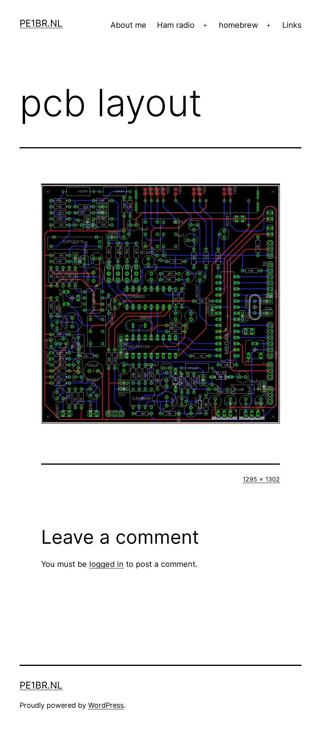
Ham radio (176, 25)
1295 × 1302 (261, 479)
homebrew (238, 25)
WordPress (106, 705)
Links (291, 25)
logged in (106, 564)
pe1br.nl (41, 23)
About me (128, 25)
